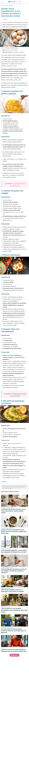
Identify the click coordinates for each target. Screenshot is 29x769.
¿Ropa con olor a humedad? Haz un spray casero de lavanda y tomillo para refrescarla (14, 531)
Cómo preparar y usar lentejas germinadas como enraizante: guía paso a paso (14, 610)
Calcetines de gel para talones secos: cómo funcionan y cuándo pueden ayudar (13, 510)
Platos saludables (9, 5)
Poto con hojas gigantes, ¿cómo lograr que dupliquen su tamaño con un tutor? (14, 551)
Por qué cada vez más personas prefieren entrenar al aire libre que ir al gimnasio (13, 630)
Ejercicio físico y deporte (7, 627)
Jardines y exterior (6, 548)
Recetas (3, 5)
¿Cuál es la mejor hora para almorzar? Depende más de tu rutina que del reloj (13, 650)
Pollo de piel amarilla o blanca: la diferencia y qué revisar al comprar (12, 590)
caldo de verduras (15, 212)
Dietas (2, 648)
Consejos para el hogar (7, 528)
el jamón (16, 159)
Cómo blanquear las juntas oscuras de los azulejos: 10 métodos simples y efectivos (13, 570)
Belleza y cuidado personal (8, 507)
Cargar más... (14, 655)
